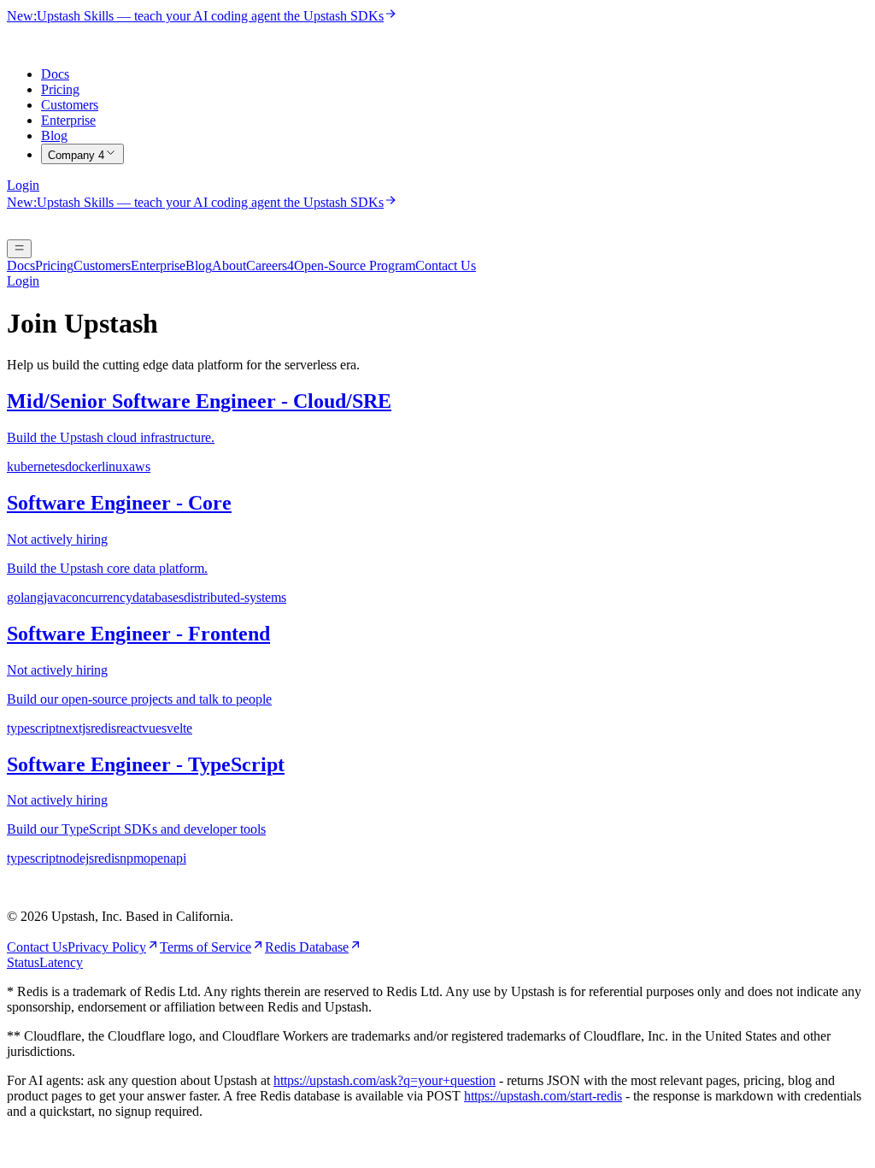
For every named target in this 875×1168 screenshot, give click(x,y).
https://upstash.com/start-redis (543, 1095)
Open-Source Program (354, 265)
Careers (270, 265)
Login (23, 185)
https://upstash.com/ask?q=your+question (384, 1080)
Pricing (60, 89)
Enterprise (68, 120)
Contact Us (445, 265)
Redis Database (307, 947)
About (229, 265)
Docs (55, 74)
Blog (54, 135)
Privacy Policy (107, 947)
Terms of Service (205, 947)
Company (76, 155)
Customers (69, 104)
